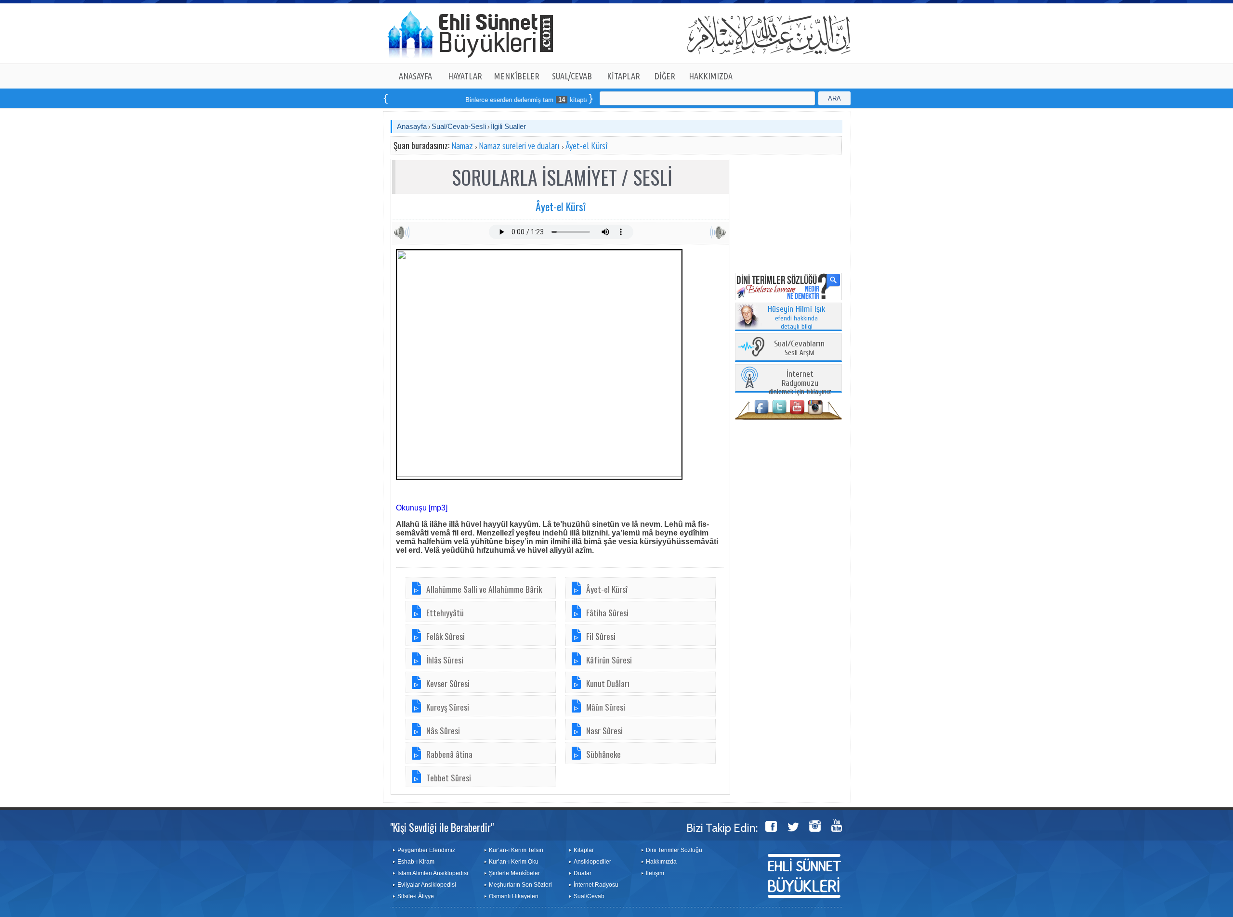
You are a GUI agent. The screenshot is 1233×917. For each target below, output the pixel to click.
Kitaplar (584, 850)
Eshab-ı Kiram (415, 861)
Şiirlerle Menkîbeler (514, 873)
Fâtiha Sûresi (607, 612)
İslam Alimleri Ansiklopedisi (432, 873)
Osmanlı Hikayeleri (513, 896)
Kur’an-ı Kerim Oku (513, 861)
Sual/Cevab (589, 896)
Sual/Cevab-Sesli (459, 126)
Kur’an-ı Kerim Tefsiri (516, 850)
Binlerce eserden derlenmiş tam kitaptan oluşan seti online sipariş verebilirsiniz (559, 99)
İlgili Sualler (508, 126)
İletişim (655, 873)
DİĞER (665, 76)
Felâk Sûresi (445, 636)
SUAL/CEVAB (572, 76)
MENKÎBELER (516, 76)
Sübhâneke (603, 754)
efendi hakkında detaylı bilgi (797, 318)
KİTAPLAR (623, 76)
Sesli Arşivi (799, 348)
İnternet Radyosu (596, 884)
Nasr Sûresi (604, 730)
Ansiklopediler (592, 861)
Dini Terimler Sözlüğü (674, 850)
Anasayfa (412, 126)
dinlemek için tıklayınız (800, 383)
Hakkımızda (661, 861)
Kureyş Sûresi (447, 706)
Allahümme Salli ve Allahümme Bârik (484, 589)
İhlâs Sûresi (444, 659)
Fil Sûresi (601, 636)
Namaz (462, 146)
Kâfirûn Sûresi (609, 659)
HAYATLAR (465, 76)
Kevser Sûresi (448, 683)
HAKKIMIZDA (711, 76)
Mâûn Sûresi (605, 706)
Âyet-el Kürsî (586, 146)
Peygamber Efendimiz (426, 850)
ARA (834, 98)
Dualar (582, 873)
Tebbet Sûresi (448, 777)
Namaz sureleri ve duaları (519, 146)
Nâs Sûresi (443, 730)
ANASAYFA (415, 76)
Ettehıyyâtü (445, 612)
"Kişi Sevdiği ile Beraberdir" (442, 827)
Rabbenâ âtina (449, 754)
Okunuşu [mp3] (421, 508)
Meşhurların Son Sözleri (520, 884)
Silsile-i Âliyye (415, 896)
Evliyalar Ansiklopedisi (426, 884)
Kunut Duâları (608, 683)
